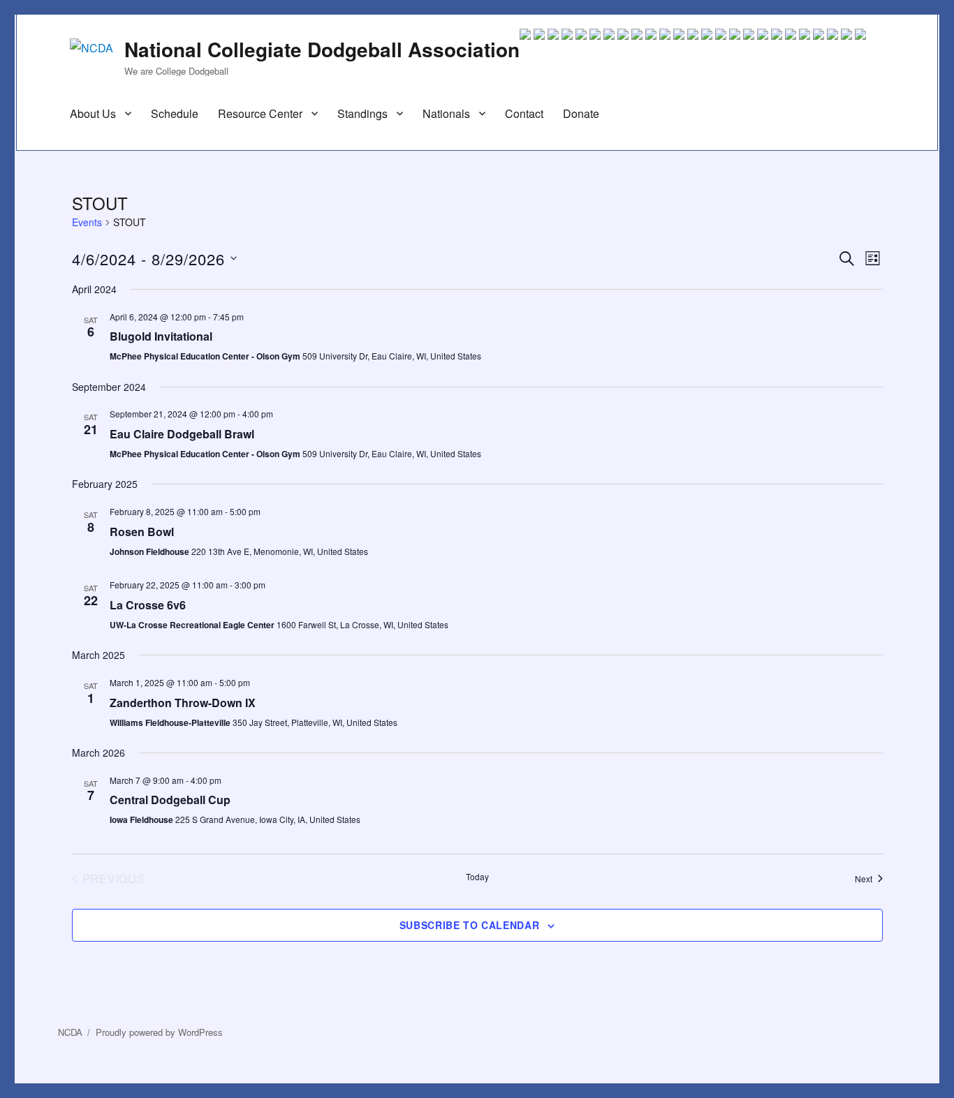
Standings (362, 113)
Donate (581, 113)
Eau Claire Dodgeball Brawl (182, 434)
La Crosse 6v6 (148, 605)
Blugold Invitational (161, 336)
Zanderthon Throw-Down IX (183, 703)
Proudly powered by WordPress (159, 1032)
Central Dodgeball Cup (170, 800)
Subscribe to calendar (469, 925)
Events (87, 222)
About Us (93, 113)
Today (477, 876)
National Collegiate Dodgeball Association (322, 49)
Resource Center (260, 113)
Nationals (446, 113)
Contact (524, 113)
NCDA (70, 1032)
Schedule (174, 113)
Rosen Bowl (142, 532)
